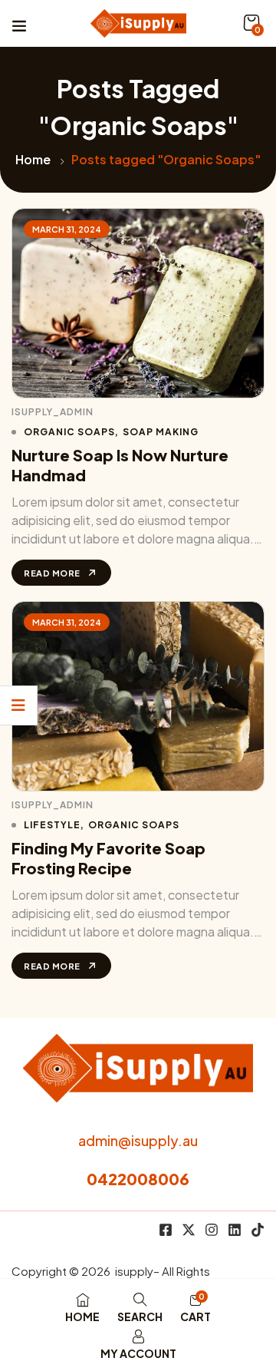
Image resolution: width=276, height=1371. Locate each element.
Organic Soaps (69, 432)
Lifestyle (52, 825)
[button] (251, 23)
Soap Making (161, 432)
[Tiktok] (257, 1230)
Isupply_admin (53, 412)
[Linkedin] (235, 1230)
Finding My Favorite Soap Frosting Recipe (108, 857)
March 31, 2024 (66, 229)
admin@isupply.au (138, 1140)
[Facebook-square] (165, 1230)
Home (33, 159)
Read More (52, 573)
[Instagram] (212, 1230)
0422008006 (138, 1178)
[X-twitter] (189, 1230)
